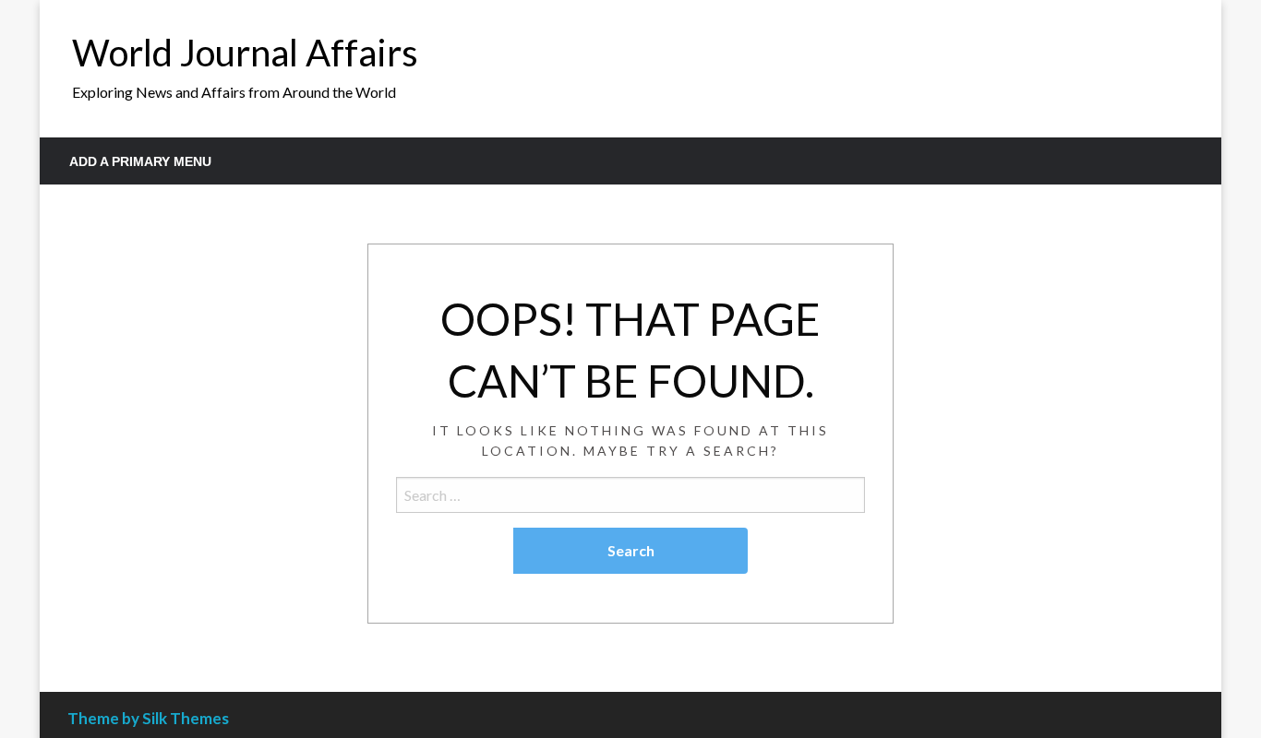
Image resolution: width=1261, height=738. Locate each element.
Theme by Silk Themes (148, 718)
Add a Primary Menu (140, 161)
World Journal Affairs (245, 52)
